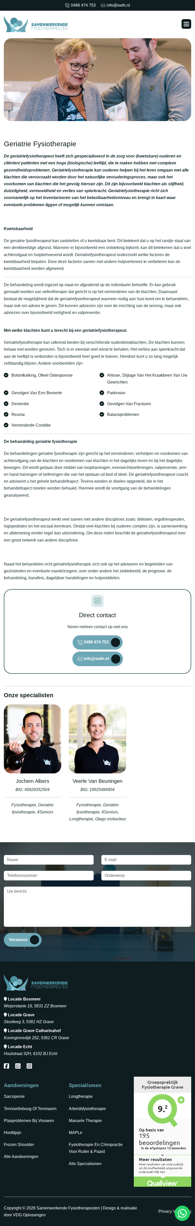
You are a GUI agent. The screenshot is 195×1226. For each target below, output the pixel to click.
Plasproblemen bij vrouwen (29, 1120)
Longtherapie (81, 1096)
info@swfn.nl (118, 5)
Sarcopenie (14, 1096)
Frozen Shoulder (19, 1144)
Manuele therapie (85, 1120)
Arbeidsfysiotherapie (87, 1108)
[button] (186, 24)
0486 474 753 (83, 5)
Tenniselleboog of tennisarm (30, 1108)
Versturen (18, 940)
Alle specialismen (85, 1164)
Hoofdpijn (12, 1132)
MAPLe (75, 1132)
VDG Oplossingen (29, 1215)
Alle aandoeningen (21, 1156)
